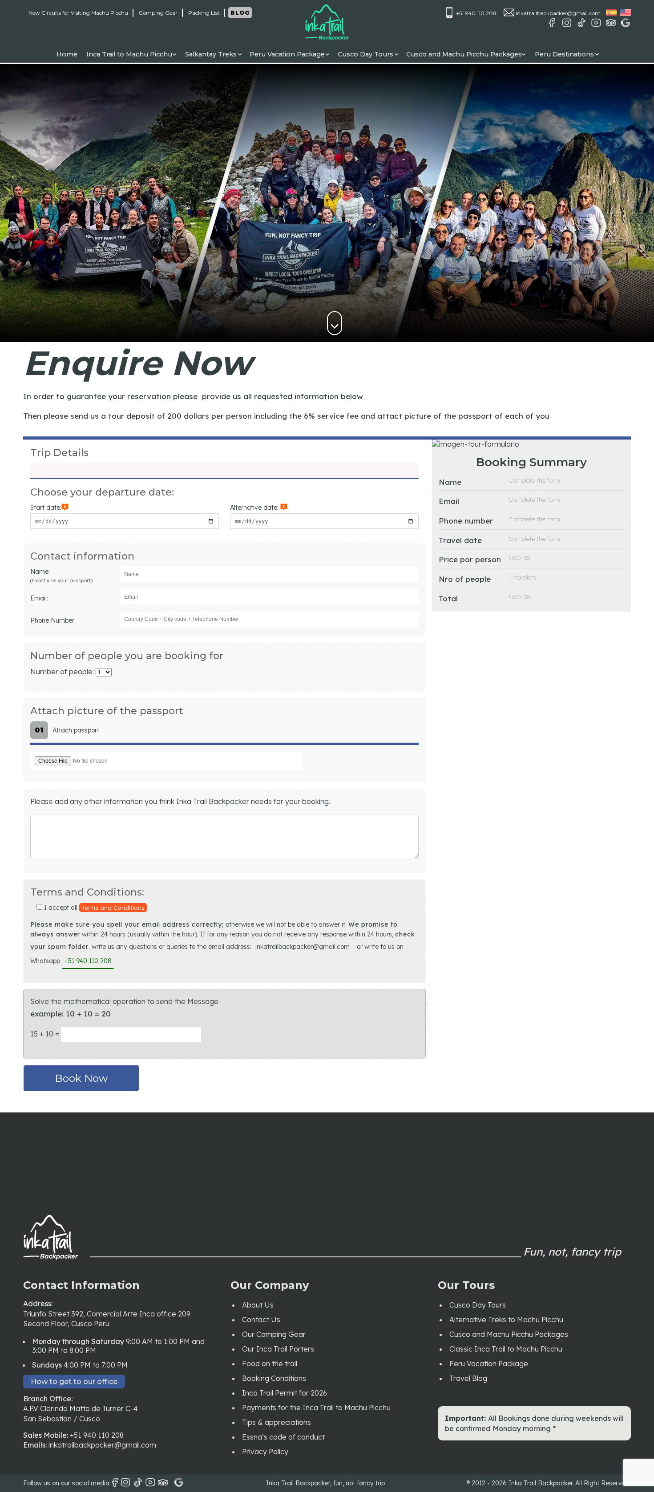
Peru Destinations (564, 54)
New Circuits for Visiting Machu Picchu (78, 12)
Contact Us (261, 1319)
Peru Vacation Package (287, 54)
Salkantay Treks (211, 54)
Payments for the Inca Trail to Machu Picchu (316, 1407)
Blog (240, 12)
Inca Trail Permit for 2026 (284, 1392)
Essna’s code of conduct (283, 1436)
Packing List (204, 12)
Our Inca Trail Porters (278, 1348)
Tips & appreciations (276, 1422)
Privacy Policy (265, 1451)
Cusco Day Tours (365, 54)
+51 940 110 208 (476, 13)
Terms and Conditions (113, 907)
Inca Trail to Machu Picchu (129, 54)
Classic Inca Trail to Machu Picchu (505, 1348)
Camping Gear (158, 12)
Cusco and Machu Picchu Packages (464, 54)
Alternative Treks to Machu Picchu (506, 1319)
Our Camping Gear (274, 1334)
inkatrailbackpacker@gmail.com (557, 13)
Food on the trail (269, 1363)
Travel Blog (468, 1378)
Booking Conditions (274, 1378)
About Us (258, 1304)
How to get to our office (74, 1381)
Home (67, 54)
